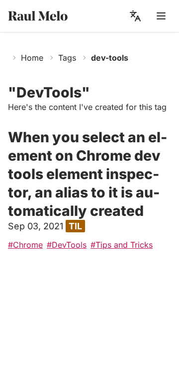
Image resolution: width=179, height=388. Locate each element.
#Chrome (25, 245)
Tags (67, 58)
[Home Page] (47, 16)
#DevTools (67, 245)
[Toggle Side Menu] (161, 16)
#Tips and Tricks (121, 245)
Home (32, 58)
